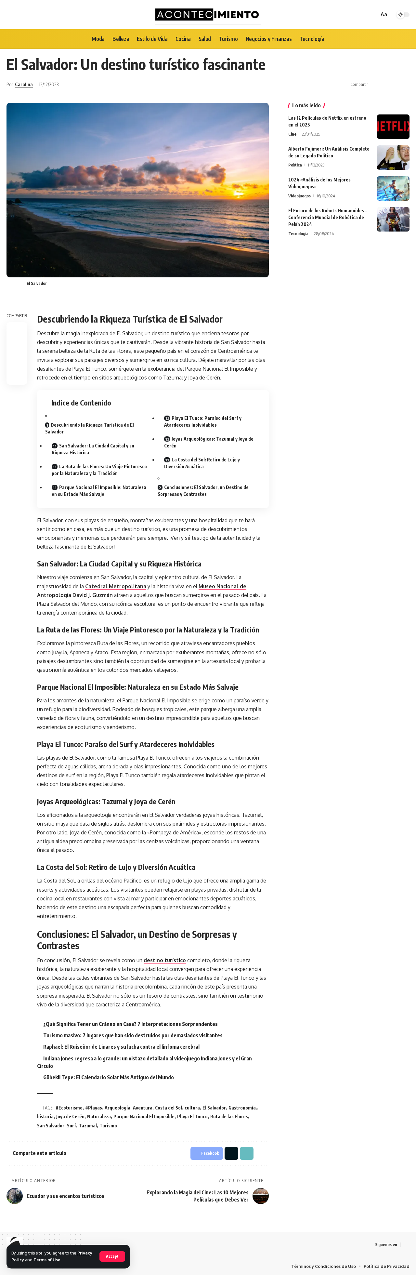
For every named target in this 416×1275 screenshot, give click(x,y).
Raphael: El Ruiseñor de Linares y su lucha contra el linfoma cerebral (121, 1046)
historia (45, 1116)
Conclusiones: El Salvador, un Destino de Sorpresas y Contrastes (203, 491)
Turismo (108, 1125)
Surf (71, 1125)
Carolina (24, 84)
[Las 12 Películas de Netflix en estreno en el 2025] (393, 126)
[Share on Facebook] (374, 84)
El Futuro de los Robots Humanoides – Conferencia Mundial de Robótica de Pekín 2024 (327, 217)
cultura (192, 1107)
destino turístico (165, 960)
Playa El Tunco (192, 1116)
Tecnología (298, 233)
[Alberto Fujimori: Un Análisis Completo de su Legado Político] (393, 157)
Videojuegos (299, 195)
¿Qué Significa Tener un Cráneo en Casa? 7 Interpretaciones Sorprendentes (130, 1024)
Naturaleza (99, 1116)
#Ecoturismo (69, 1107)
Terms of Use (46, 1259)
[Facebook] (406, 1244)
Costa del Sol (168, 1107)
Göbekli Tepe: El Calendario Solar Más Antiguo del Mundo (108, 1077)
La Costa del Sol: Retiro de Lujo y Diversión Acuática (202, 463)
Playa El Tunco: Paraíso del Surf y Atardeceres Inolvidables (202, 421)
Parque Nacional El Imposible (144, 1116)
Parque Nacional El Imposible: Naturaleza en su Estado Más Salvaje (99, 491)
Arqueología (117, 1107)
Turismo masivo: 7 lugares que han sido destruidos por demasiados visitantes (133, 1035)
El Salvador (214, 1107)
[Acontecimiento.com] (208, 14)
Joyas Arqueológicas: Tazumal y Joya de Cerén (209, 442)
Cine (292, 134)
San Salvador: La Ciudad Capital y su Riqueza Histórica (93, 449)
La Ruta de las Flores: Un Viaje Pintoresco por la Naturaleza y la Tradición (99, 470)
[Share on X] (384, 84)
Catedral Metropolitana (115, 586)
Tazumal (88, 1125)
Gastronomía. (242, 1107)
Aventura (142, 1107)
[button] (394, 84)
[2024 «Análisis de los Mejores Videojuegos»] (393, 188)
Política (295, 164)
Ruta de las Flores (229, 1116)
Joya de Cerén (70, 1116)
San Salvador (50, 1125)
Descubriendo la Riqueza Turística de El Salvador (89, 428)
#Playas (93, 1107)
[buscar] (373, 14)
